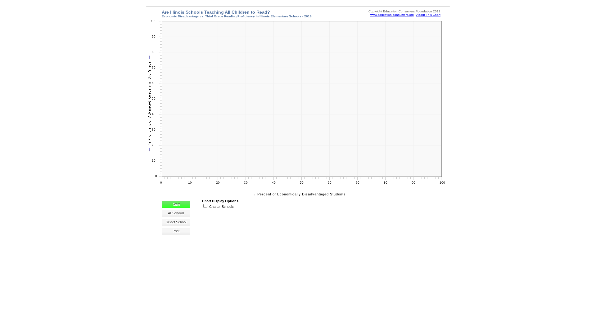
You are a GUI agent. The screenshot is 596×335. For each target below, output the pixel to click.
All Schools (176, 213)
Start (176, 204)
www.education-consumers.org (392, 14)
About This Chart (428, 14)
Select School (176, 222)
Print (176, 231)
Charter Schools (221, 206)
